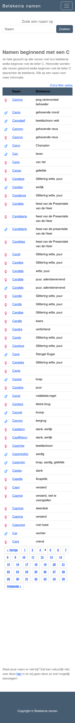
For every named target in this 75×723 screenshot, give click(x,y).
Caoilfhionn (19, 437)
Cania (16, 370)
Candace (18, 178)
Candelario (19, 228)
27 (54, 572)
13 (51, 557)
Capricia (17, 508)
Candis (17, 304)
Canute (17, 412)
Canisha (17, 387)
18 (35, 564)
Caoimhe (18, 445)
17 (26, 564)
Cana (16, 162)
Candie (17, 295)
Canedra (18, 362)
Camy (16, 145)
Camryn (17, 137)
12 (42, 557)
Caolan (17, 470)
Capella (17, 478)
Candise (17, 312)
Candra (17, 329)
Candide (18, 279)
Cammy (17, 99)
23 (17, 572)
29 (8, 579)
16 (17, 564)
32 (35, 579)
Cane (16, 354)
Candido (18, 287)
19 (45, 564)
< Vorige (12, 550)
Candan (17, 187)
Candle (17, 321)
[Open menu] (66, 6)
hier (18, 673)
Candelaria (19, 216)
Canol (16, 395)
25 (35, 572)
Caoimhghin (20, 454)
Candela (18, 203)
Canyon (17, 420)
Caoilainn (18, 429)
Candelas (18, 241)
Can (15, 153)
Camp (16, 112)
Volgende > (14, 586)
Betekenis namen (21, 6)
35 (63, 579)
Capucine (18, 524)
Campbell (18, 120)
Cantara (17, 404)
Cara (15, 541)
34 (54, 579)
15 (8, 564)
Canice (17, 379)
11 (32, 557)
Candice (17, 262)
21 (63, 564)
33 (45, 579)
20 (54, 564)
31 (26, 579)
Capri (16, 487)
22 (8, 572)
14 (60, 557)
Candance (19, 195)
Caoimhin (18, 462)
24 (26, 572)
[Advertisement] (37, 41)
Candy (16, 337)
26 (45, 572)
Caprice (17, 495)
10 (23, 557)
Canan (16, 170)
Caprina (17, 516)
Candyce (18, 345)
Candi (16, 254)
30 (17, 579)
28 (63, 572)
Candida (18, 271)
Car (14, 533)
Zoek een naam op (37, 21)
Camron (17, 128)
